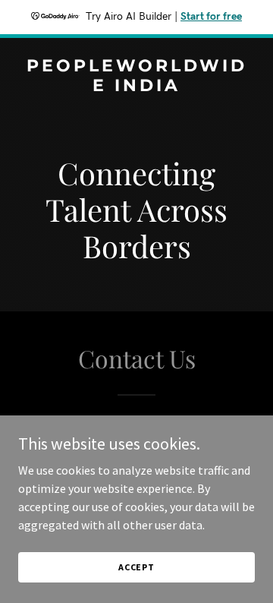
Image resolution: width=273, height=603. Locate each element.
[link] (136, 86)
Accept (136, 567)
